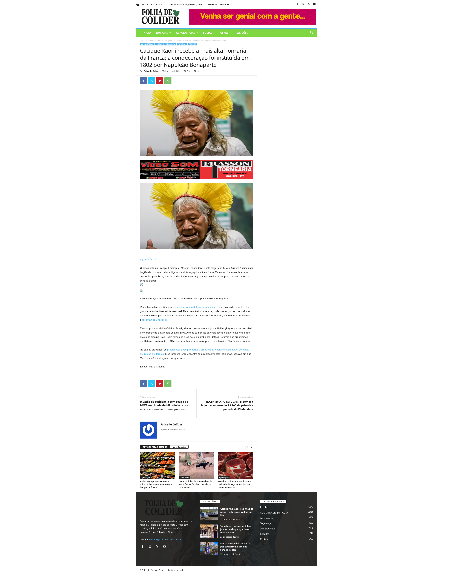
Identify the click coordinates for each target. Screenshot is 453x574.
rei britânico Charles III (154, 319)
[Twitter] (151, 80)
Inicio (147, 32)
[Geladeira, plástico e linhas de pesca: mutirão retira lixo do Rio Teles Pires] (209, 513)
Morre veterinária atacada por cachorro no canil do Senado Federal (235, 546)
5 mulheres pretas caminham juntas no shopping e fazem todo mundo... (236, 529)
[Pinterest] (159, 80)
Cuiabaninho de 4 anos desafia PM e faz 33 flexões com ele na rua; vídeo (195, 484)
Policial (264, 507)
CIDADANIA (170, 44)
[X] (309, 4)
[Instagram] (303, 4)
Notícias (162, 32)
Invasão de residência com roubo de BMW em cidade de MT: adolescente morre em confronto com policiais (164, 405)
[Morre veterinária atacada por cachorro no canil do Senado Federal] (209, 548)
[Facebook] (298, 4)
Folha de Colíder (151, 71)
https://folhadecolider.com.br (172, 429)
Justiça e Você (267, 528)
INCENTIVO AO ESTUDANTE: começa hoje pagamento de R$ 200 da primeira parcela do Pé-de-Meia (227, 405)
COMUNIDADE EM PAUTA (274, 512)
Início (142, 40)
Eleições (242, 32)
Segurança (265, 523)
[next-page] (251, 447)
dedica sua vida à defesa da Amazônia (194, 307)
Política (192, 44)
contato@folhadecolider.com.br (165, 539)
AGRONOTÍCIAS (185, 32)
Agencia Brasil (148, 259)
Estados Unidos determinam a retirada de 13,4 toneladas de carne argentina (234, 484)
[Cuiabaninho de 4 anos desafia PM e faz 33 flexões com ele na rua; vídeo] (196, 465)
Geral (224, 32)
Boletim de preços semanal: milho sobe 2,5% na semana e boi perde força (156, 484)
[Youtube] (314, 4)
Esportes (264, 534)
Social (207, 32)
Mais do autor (179, 447)
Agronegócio (146, 477)
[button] (312, 33)
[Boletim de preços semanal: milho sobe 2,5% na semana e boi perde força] (157, 465)
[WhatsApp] (167, 80)
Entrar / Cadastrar (218, 4)
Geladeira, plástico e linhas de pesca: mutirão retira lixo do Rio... (236, 512)
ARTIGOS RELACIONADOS (155, 447)
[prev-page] (247, 447)
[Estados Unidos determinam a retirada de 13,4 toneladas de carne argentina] (235, 465)
